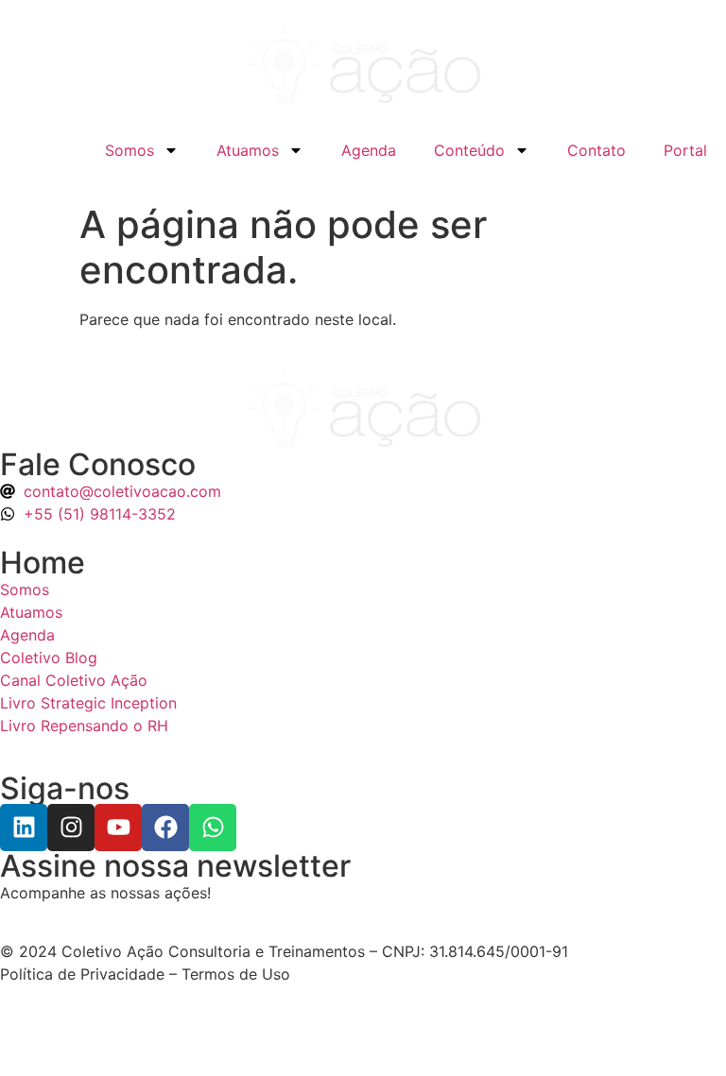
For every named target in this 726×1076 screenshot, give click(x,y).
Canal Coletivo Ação (73, 680)
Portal (685, 150)
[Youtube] (118, 827)
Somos (129, 150)
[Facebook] (165, 827)
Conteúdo (469, 150)
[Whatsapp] (212, 827)
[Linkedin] (23, 827)
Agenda (368, 150)
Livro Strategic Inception (88, 702)
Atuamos (247, 150)
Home (42, 562)
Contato (596, 150)
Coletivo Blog (48, 657)
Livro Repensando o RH (84, 725)
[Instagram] (71, 827)
